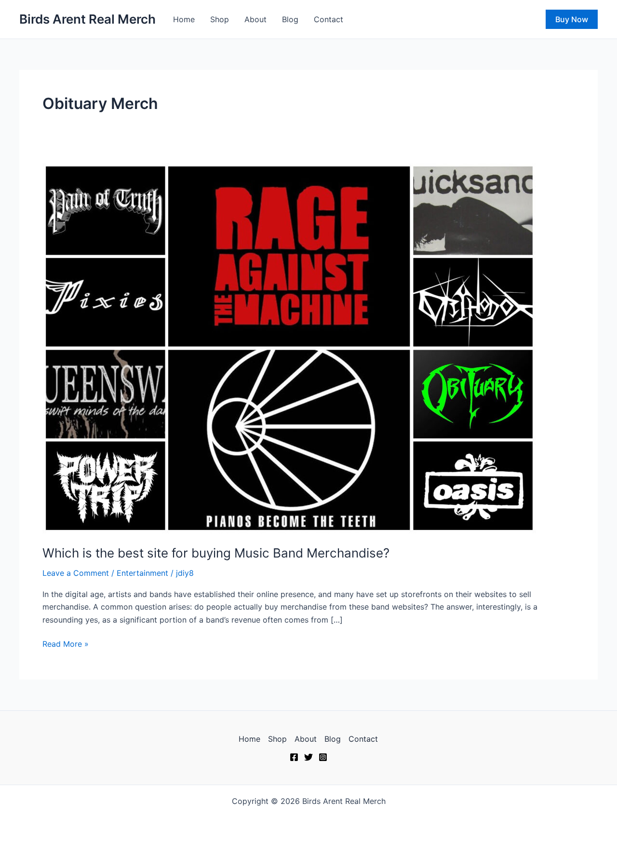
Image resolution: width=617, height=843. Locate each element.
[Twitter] (308, 757)
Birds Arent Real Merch (87, 19)
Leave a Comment (75, 573)
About (255, 19)
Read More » (65, 643)
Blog (290, 19)
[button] (572, 19)
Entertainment (142, 573)
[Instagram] (323, 757)
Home (184, 19)
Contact (328, 19)
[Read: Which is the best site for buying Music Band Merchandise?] (289, 347)
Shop (219, 19)
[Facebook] (294, 757)
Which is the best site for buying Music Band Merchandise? (215, 552)
